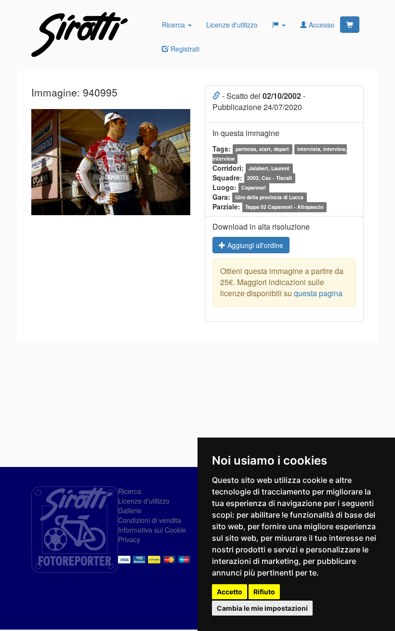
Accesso (320, 24)
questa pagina (318, 293)
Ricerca (174, 24)
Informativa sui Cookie (152, 530)
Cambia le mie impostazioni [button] (262, 608)
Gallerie (130, 510)
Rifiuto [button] (264, 592)
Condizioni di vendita (149, 520)
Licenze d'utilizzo (232, 24)
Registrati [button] (184, 49)
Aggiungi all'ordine (254, 245)
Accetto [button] (229, 592)
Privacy (129, 539)
